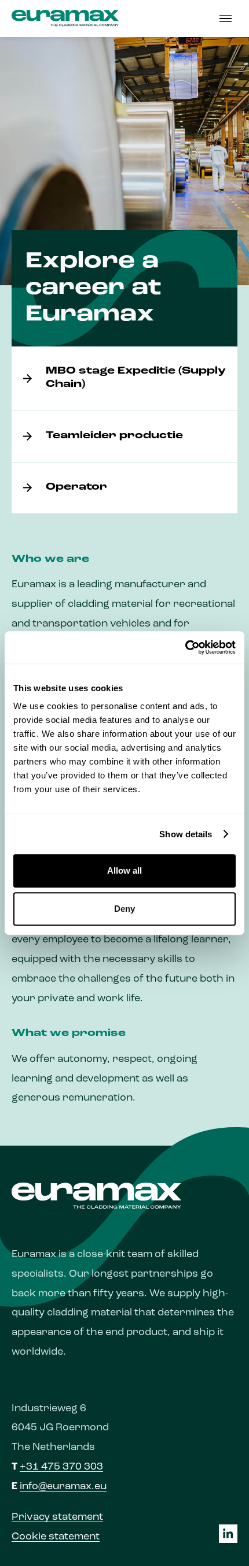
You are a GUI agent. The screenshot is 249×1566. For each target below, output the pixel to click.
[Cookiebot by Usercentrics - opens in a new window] (185, 647)
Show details (185, 834)
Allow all (124, 870)
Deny (124, 908)
